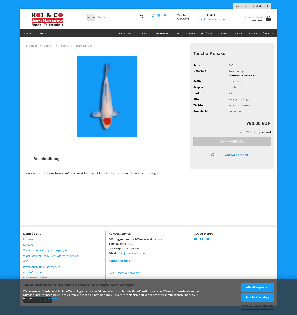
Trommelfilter (186, 33)
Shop (43, 33)
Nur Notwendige (257, 297)
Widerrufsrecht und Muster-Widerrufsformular (51, 256)
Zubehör (223, 33)
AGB (25, 261)
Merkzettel (261, 6)
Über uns (268, 33)
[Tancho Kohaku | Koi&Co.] (107, 96)
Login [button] (242, 6)
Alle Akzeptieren (257, 287)
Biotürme (206, 33)
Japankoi (29, 33)
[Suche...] (141, 17)
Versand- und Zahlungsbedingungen (45, 250)
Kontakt (28, 244)
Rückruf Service (32, 272)
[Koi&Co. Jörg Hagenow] (52, 19)
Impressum (30, 239)
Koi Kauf (145, 33)
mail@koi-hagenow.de (211, 19)
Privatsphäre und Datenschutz (41, 267)
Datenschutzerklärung (46, 298)
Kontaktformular (120, 260)
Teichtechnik (163, 33)
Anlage (253, 33)
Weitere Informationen (257, 306)
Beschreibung (46, 159)
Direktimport (126, 33)
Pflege (238, 33)
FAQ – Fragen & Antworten (125, 273)
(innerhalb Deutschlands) (242, 75)
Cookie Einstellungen (35, 277)
